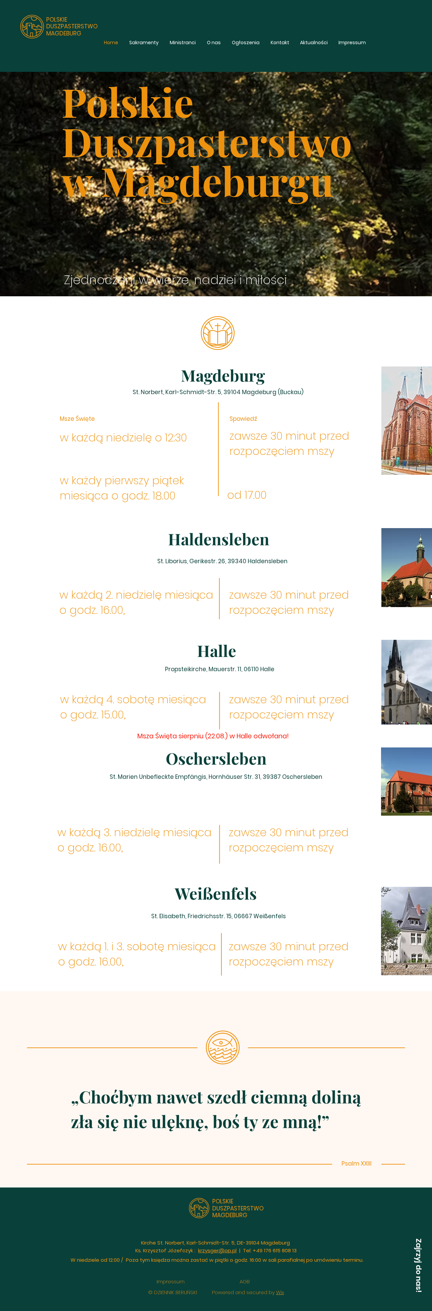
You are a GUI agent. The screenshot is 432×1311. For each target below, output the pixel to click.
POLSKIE (56, 20)
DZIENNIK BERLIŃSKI (175, 1292)
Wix (280, 1292)
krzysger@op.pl (217, 1250)
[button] (418, 1265)
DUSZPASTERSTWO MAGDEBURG (72, 29)
